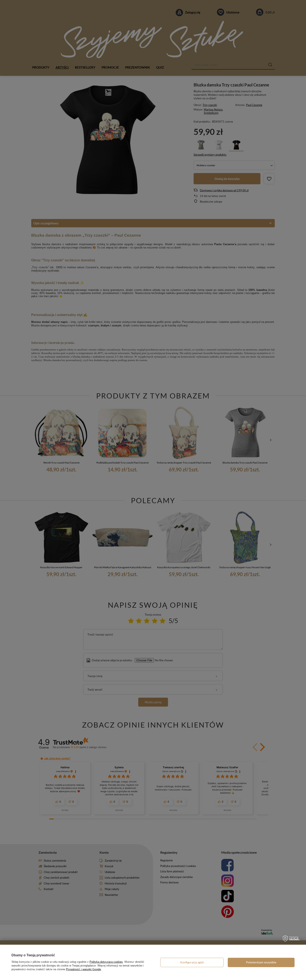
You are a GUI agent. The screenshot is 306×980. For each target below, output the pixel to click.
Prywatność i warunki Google (83, 969)
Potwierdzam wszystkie (261, 962)
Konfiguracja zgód (192, 962)
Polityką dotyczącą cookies (106, 961)
